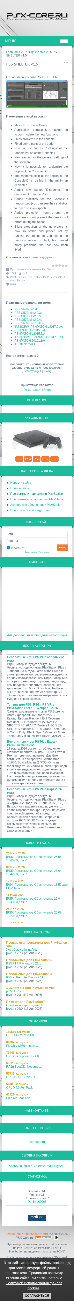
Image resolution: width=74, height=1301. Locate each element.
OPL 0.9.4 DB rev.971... (22, 1077)
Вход (47, 371)
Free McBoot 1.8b (18, 1098)
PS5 (19, 459)
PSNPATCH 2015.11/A (29, 340)
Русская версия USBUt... (23, 1056)
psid (30, 277)
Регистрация (32, 371)
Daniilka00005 (37, 1201)
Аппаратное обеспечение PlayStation (36, 504)
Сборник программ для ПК (25, 1005)
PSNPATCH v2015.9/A (29, 330)
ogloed (27, 1166)
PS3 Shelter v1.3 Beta (29, 323)
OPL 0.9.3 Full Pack (19, 1087)
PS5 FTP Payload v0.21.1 (23, 963)
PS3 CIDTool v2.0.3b (28, 312)
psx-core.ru (37, 1141)
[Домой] (37, 16)
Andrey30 (15, 1166)
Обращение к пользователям (27, 1233)
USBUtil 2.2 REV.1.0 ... (21, 1035)
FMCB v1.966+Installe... (22, 1045)
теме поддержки (42, 257)
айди (13, 280)
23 (47, 52)
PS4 (28, 459)
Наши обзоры (20, 488)
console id (59, 277)
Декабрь (37, 52)
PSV (45, 459)
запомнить (17, 548)
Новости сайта (20, 482)
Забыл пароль (31, 552)
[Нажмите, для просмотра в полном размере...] (37, 111)
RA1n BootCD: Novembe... (24, 1066)
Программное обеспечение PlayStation (37, 499)
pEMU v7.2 (13, 991)
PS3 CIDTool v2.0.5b (28, 316)
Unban (21, 280)
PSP (54, 459)
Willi (50, 1166)
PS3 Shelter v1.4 (25, 309)
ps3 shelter (40, 277)
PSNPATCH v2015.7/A (29, 333)
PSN (49, 277)
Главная (12, 52)
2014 (24, 52)
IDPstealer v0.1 (24, 344)
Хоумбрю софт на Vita (21, 949)
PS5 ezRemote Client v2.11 (24, 977)
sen (20, 277)
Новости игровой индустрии (30, 510)
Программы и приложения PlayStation (32, 269)
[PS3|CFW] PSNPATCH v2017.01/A (38, 326)
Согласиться (37, 1295)
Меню (10, 40)
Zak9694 (40, 1166)
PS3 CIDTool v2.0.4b (28, 319)
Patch (13, 277)
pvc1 (24, 273)
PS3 (36, 459)
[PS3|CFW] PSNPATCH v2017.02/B (38, 337)
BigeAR (59, 1166)
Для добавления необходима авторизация (37, 635)
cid (25, 277)
